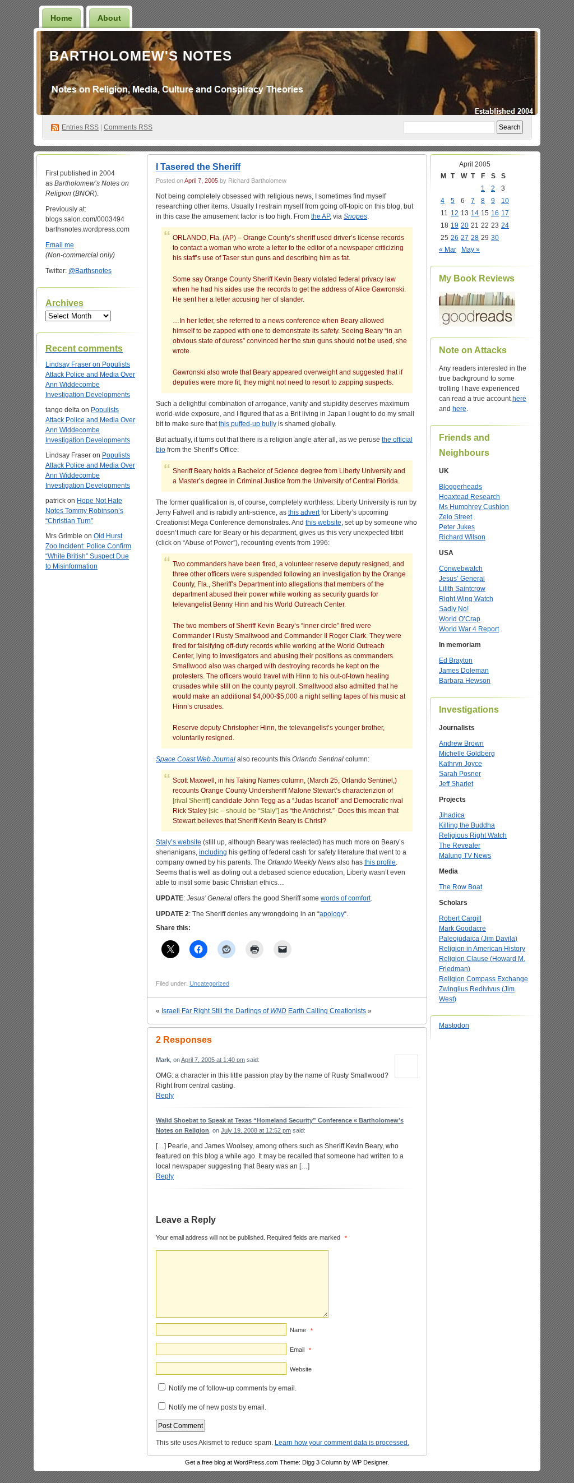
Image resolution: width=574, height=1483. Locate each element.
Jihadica (452, 815)
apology (332, 914)
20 (465, 225)
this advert (304, 512)
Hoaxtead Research (469, 497)
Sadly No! (454, 609)
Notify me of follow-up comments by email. (233, 1388)
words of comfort (346, 898)
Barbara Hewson (464, 681)
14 (475, 213)
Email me (59, 245)
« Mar (447, 249)
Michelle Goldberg (467, 753)
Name (301, 1330)
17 (505, 213)
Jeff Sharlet (456, 784)
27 (465, 238)
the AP (320, 216)
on (73, 364)
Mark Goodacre (462, 928)
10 (505, 201)
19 (455, 225)
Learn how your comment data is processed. (342, 1443)
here (519, 399)
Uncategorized (209, 983)
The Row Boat (460, 887)
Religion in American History (482, 949)
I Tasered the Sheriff (198, 167)
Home (61, 17)
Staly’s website (178, 842)
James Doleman (464, 670)
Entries (80, 127)
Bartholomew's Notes (140, 55)
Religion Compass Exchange (483, 979)
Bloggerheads (460, 487)
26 (455, 238)
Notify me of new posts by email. (217, 1407)
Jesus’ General (462, 579)
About (109, 17)
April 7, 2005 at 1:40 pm (213, 1059)
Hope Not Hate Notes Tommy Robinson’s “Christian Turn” (84, 511)
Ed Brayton (456, 660)
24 (505, 225)
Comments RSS (128, 127)
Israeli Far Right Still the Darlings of (223, 1011)
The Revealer (459, 845)
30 (495, 238)
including (213, 852)
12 (455, 213)
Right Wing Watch (466, 599)
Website (301, 1369)
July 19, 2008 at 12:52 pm (256, 1130)
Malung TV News (465, 856)
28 (475, 238)
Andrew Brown (461, 743)
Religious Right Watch (473, 835)
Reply (165, 1095)
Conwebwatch (461, 568)
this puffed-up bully (247, 424)
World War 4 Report (469, 629)
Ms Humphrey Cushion (474, 507)
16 (495, 213)
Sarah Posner (460, 774)
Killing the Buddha (467, 825)
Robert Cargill (460, 918)
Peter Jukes (457, 527)
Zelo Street (455, 517)
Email (300, 1349)
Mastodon (454, 1025)
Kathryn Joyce (460, 764)
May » (470, 249)
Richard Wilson (462, 537)
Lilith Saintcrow (462, 589)
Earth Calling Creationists (327, 1011)
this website (323, 522)
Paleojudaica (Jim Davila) (478, 939)
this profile (380, 862)
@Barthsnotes (90, 271)
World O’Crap (459, 619)
